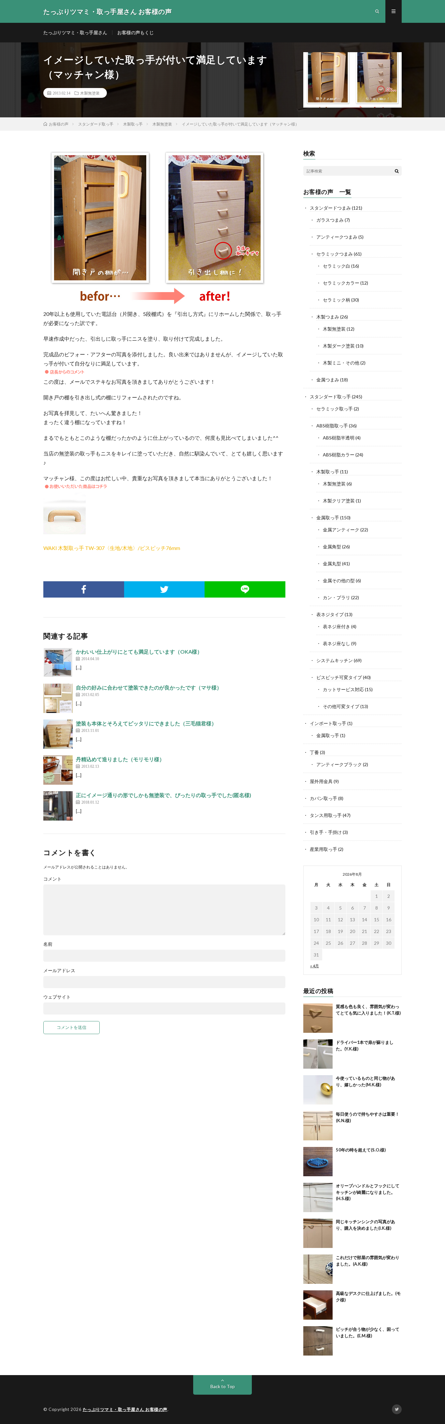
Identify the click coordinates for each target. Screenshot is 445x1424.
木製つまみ (327, 316)
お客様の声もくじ (135, 32)
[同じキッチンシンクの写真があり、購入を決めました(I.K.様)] (318, 1233)
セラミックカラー (341, 283)
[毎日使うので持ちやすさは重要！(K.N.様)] (318, 1125)
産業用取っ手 (323, 849)
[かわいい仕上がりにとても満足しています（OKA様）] (58, 662)
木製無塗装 (90, 93)
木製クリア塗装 (339, 500)
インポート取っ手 (328, 723)
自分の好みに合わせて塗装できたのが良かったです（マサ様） (149, 687)
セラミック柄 (336, 300)
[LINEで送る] (245, 589)
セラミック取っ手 (334, 408)
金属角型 (332, 546)
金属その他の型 (339, 580)
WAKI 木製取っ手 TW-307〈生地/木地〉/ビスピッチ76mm (111, 548)
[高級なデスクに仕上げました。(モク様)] (318, 1305)
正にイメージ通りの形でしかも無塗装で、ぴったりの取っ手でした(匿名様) (163, 795)
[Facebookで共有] (83, 589)
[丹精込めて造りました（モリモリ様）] (58, 770)
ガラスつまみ (330, 220)
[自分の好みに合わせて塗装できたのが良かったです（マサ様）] (58, 698)
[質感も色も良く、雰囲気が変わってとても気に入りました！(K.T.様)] (318, 1018)
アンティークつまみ (336, 237)
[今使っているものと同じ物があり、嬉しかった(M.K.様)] (318, 1090)
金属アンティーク (341, 529)
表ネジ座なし (336, 643)
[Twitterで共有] (164, 589)
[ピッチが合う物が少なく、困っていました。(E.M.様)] (318, 1341)
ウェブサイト (57, 997)
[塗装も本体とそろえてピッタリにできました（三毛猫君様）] (58, 734)
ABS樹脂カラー (338, 454)
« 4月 (314, 965)
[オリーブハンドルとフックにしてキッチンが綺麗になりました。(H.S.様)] (318, 1197)
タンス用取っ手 (326, 815)
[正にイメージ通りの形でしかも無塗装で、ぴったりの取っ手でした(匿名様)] (58, 806)
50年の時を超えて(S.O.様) (361, 1149)
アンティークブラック (339, 764)
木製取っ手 (327, 471)
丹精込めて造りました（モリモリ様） (120, 759)
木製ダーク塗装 (339, 346)
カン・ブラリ (336, 597)
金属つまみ (327, 379)
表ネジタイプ (330, 614)
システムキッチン (334, 660)
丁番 (314, 752)
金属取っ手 (327, 517)
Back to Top (222, 1386)
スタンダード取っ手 (330, 396)
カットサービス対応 (343, 689)
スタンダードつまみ (330, 208)
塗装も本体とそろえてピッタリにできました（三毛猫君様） (146, 723)
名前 (47, 944)
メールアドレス (59, 970)
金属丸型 (332, 563)
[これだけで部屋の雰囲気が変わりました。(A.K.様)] (318, 1269)
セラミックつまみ (334, 254)
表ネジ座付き (336, 626)
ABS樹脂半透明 (338, 437)
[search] (397, 171)
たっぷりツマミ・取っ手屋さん (75, 32)
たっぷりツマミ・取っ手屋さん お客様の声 (125, 1409)
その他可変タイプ (341, 706)
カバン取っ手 (323, 798)
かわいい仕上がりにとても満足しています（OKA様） (139, 651)
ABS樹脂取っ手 (332, 425)
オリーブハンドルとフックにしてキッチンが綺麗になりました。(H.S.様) (367, 1192)
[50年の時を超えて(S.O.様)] (318, 1161)
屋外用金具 (321, 781)
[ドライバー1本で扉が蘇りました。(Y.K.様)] (318, 1054)
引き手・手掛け (326, 832)
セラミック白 (336, 266)
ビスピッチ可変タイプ (339, 677)
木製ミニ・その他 (341, 362)
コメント (52, 879)
